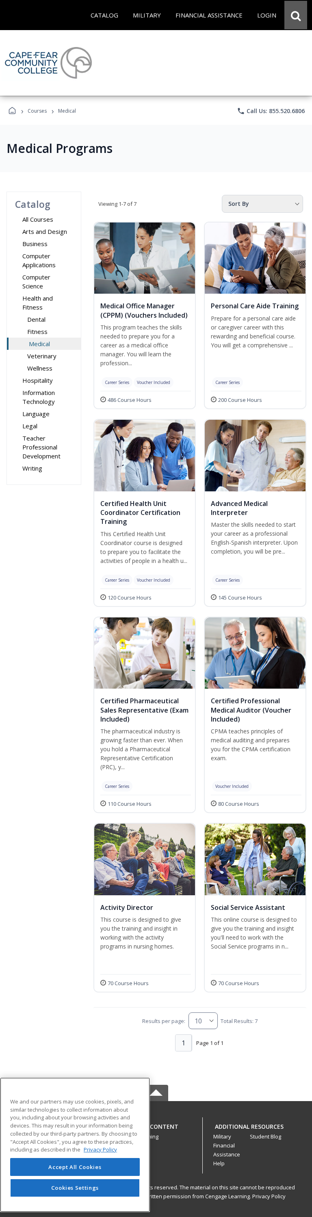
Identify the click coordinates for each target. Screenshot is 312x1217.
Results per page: (163, 1021)
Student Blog (265, 1136)
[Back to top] (156, 1131)
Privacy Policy (269, 1196)
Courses (37, 110)
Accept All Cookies (74, 1167)
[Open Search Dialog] (295, 15)
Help (219, 1163)
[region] (75, 1144)
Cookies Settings (75, 1187)
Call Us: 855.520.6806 (271, 111)
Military (222, 1136)
